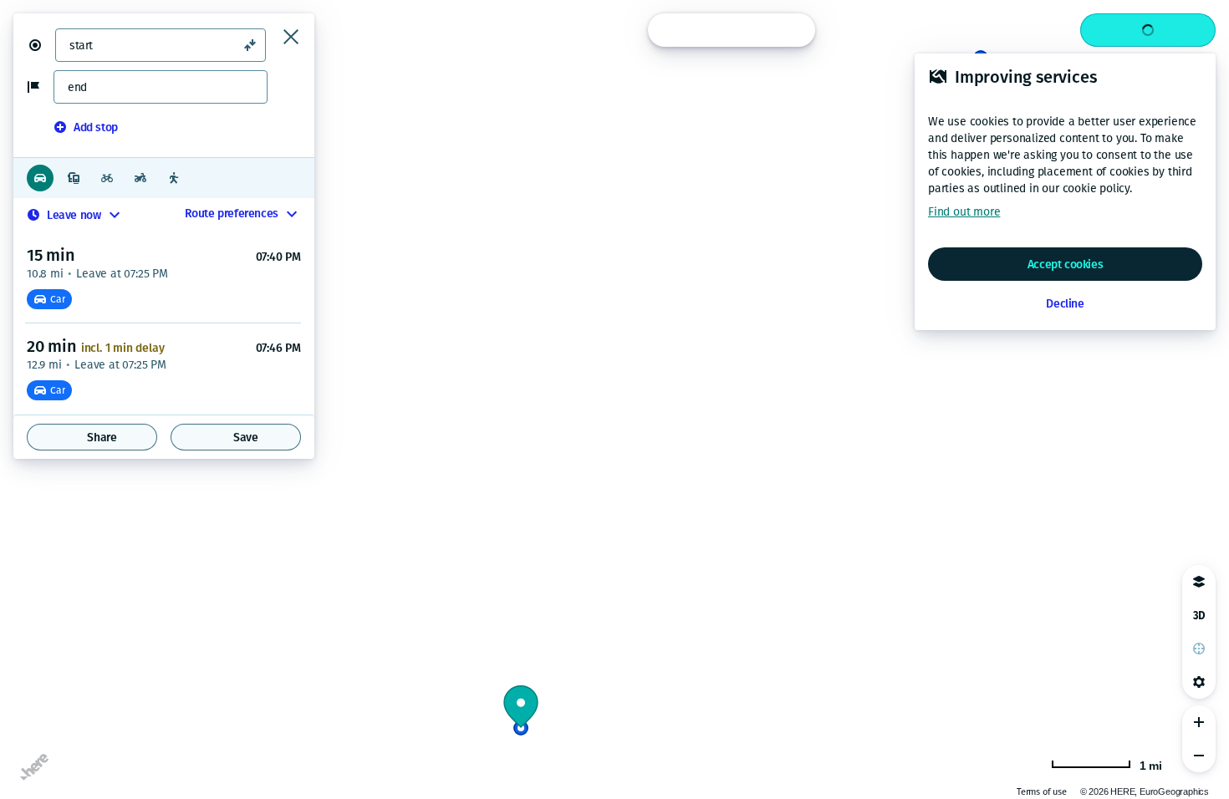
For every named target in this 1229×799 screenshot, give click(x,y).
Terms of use (1042, 791)
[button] (41, 45)
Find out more (964, 212)
